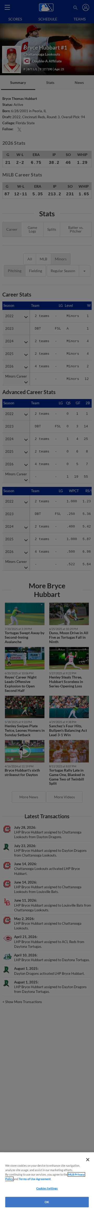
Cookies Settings (47, 1188)
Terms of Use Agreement (35, 1179)
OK (47, 1202)
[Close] (87, 1159)
